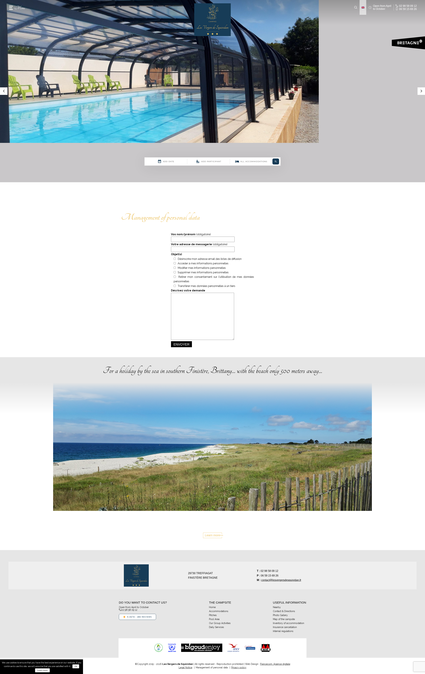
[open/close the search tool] (355, 7)
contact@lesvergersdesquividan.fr (281, 580)
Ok (76, 666)
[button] (17, 7)
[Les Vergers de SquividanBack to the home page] (212, 19)
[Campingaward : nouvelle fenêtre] (172, 647)
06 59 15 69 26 (269, 575)
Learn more (212, 535)
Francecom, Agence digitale (275, 664)
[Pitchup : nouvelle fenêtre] (158, 647)
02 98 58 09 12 (269, 571)
